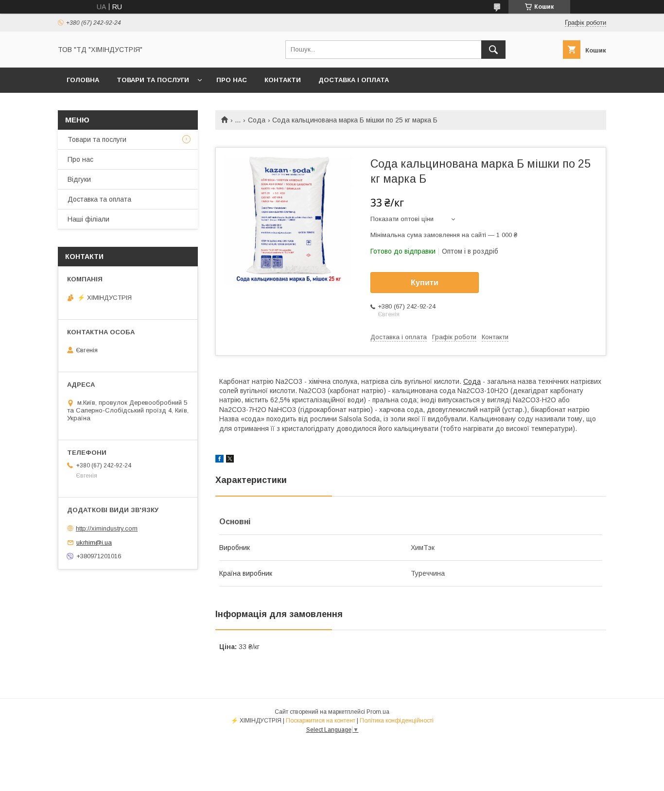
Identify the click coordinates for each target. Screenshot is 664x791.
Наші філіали (88, 219)
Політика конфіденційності (397, 720)
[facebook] (219, 460)
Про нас (231, 80)
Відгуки (79, 179)
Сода (256, 120)
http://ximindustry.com (107, 528)
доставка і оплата (353, 80)
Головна (83, 80)
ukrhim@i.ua (94, 542)
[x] (230, 460)
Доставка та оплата (99, 199)
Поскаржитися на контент (320, 720)
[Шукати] (493, 49)
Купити (424, 282)
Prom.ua (378, 711)
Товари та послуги (153, 80)
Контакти (282, 80)
